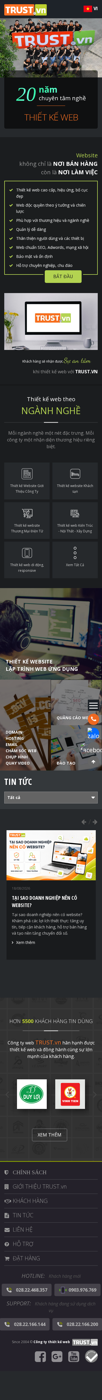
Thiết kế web (51, 117)
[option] (51, 895)
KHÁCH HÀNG (30, 1201)
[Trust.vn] (84, 1341)
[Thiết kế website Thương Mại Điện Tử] (27, 520)
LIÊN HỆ (23, 1229)
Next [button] (95, 822)
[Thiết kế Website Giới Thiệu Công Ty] (27, 481)
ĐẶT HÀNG (26, 1258)
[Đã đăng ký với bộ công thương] (91, 1357)
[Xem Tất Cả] (75, 560)
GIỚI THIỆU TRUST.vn (40, 1186)
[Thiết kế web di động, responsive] (27, 560)
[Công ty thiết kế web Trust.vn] (25, 9)
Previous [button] (83, 822)
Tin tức (18, 781)
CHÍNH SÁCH (29, 1172)
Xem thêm (25, 942)
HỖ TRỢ (23, 1244)
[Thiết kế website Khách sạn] (75, 481)
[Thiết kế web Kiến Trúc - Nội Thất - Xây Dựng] (75, 520)
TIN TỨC (23, 1215)
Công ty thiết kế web (51, 1341)
